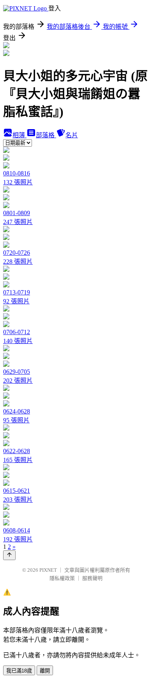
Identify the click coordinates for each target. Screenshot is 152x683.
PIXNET (48, 570)
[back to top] (9, 555)
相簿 (19, 135)
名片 (71, 135)
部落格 (46, 135)
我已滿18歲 (19, 671)
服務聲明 (92, 578)
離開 (45, 671)
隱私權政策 (62, 578)
